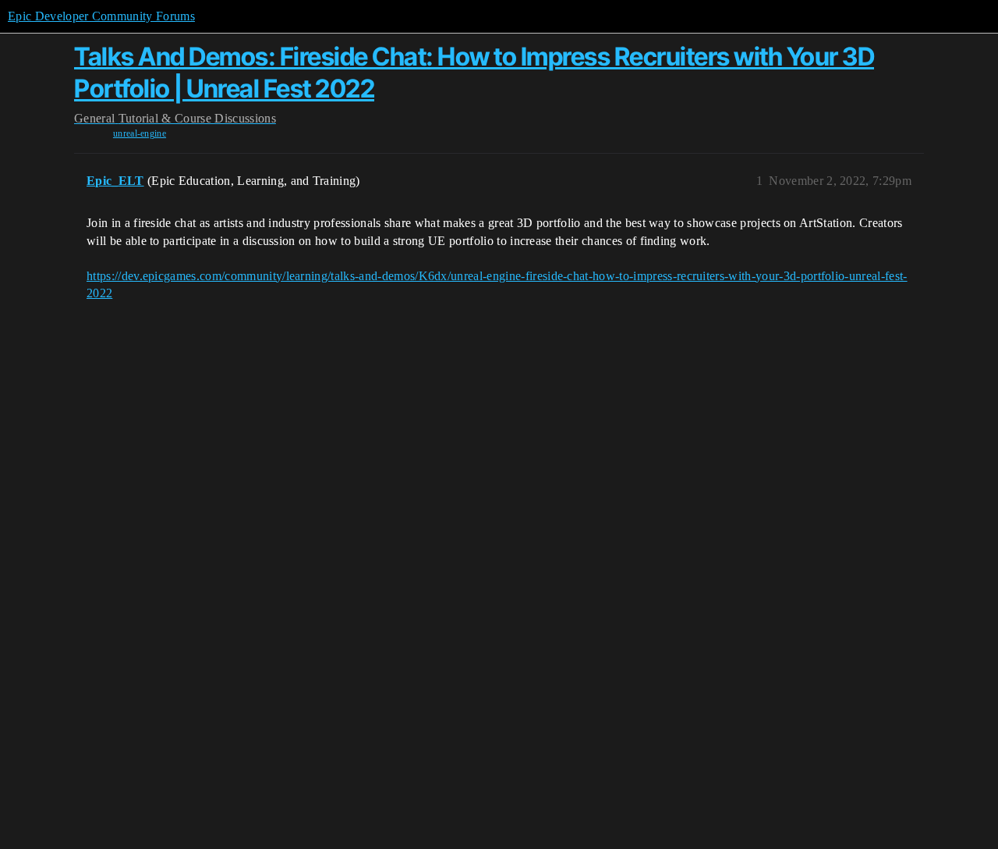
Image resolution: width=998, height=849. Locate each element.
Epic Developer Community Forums (101, 16)
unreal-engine (139, 133)
